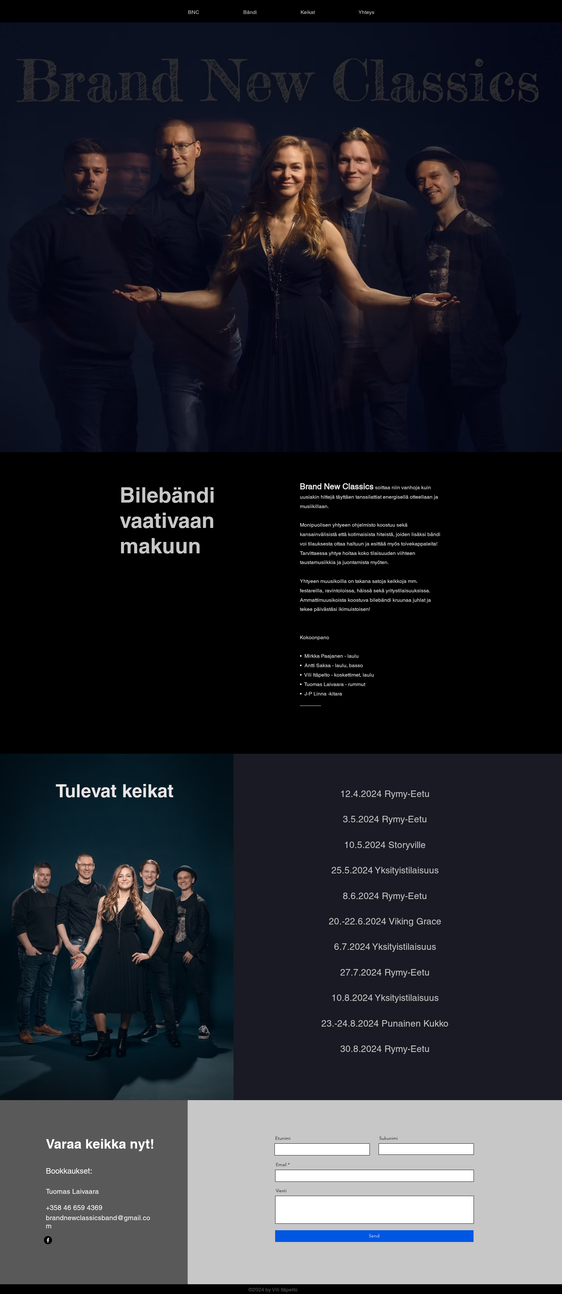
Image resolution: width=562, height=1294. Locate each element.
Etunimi (282, 1138)
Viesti (281, 1190)
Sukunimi (388, 1138)
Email (281, 1164)
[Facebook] (48, 1240)
